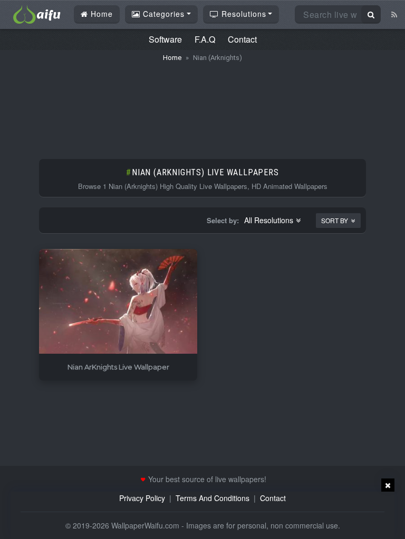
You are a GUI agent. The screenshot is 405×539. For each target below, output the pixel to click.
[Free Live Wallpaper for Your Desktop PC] (37, 13)
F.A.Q (205, 39)
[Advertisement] (202, 105)
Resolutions (242, 13)
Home (100, 13)
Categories (162, 13)
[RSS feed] (394, 14)
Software (165, 39)
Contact (242, 39)
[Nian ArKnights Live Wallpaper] (118, 302)
